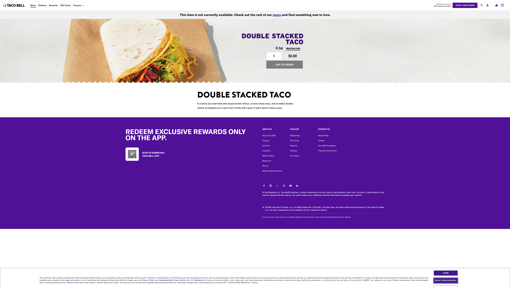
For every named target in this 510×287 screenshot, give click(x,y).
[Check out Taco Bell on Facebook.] (264, 186)
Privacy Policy (147, 280)
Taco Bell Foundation (327, 145)
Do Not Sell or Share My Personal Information (321, 217)
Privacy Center (267, 217)
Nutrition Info (293, 48)
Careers (321, 140)
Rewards (53, 5)
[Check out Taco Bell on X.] (277, 186)
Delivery (42, 5)
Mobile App (295, 135)
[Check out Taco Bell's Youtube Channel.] (290, 186)
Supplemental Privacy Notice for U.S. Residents (181, 280)
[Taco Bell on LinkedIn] (297, 186)
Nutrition (266, 145)
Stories (265, 166)
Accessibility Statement (294, 217)
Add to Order (284, 64)
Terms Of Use (280, 217)
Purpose (77, 5)
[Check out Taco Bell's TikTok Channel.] (284, 186)
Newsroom (266, 161)
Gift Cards (65, 5)
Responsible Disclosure (272, 171)
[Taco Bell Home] (14, 5)
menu (277, 15)
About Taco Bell (269, 135)
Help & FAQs (323, 135)
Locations (266, 150)
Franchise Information (327, 150)
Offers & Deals (268, 156)
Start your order (465, 5)
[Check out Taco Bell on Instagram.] (270, 186)
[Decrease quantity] (269, 56)
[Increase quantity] (279, 56)
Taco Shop (294, 156)
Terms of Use (73, 282)
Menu (33, 5)
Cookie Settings (345, 217)
